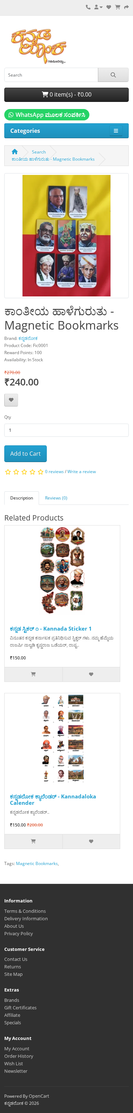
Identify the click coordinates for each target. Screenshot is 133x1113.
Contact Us (15, 959)
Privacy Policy (18, 933)
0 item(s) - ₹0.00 (70, 94)
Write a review (81, 472)
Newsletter (15, 1071)
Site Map (13, 974)
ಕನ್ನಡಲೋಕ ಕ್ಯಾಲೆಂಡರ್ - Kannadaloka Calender (53, 799)
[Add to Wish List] (11, 400)
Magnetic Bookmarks (37, 863)
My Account (16, 1048)
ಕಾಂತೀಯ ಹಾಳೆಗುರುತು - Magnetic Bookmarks (53, 159)
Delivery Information (26, 918)
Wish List (13, 1063)
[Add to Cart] (33, 674)
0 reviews (54, 472)
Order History (18, 1056)
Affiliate (12, 1015)
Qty (7, 417)
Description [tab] (21, 498)
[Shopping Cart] (117, 7)
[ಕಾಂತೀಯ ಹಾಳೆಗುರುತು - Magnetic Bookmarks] (66, 238)
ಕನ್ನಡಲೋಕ (28, 338)
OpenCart (39, 1096)
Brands (11, 1000)
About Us (14, 926)
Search (39, 152)
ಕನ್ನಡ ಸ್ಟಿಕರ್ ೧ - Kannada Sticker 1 (51, 628)
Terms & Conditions (25, 911)
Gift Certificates (20, 1007)
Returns (12, 966)
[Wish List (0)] (108, 7)
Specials (12, 1022)
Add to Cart (25, 453)
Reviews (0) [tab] (56, 498)
